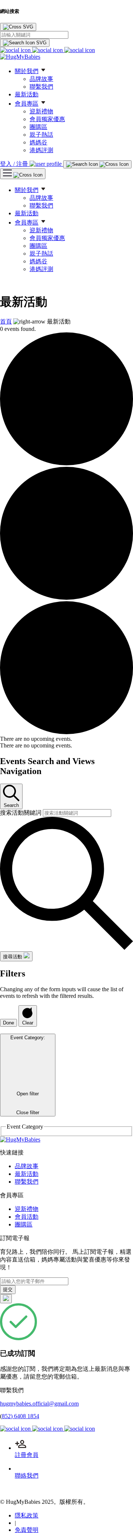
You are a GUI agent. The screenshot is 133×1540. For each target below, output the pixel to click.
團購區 (38, 127)
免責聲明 (26, 1530)
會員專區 (26, 103)
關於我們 (26, 71)
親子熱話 (41, 134)
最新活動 (26, 94)
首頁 (6, 321)
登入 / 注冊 (15, 164)
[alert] (66, 739)
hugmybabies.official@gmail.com (39, 1403)
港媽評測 (41, 150)
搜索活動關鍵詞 (21, 813)
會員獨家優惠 (47, 119)
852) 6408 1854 (20, 1416)
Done (8, 1023)
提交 (8, 1289)
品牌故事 (41, 79)
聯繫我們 (41, 86)
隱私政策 (26, 1515)
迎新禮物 (41, 111)
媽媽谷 (38, 142)
